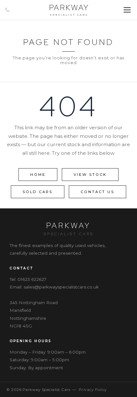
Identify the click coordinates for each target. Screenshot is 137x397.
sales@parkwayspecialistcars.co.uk (61, 286)
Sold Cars (38, 192)
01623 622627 (32, 279)
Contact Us (97, 192)
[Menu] (127, 10)
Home (38, 174)
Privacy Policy (93, 389)
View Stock (90, 174)
